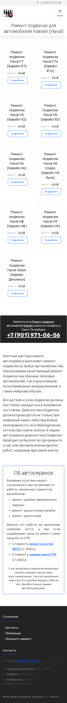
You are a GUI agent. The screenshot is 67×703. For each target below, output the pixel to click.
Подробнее (17, 80)
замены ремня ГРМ (42, 554)
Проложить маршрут (19, 639)
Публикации (13, 633)
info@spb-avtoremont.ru (18, 683)
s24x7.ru (53, 696)
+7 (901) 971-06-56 (50, 2)
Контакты (12, 627)
